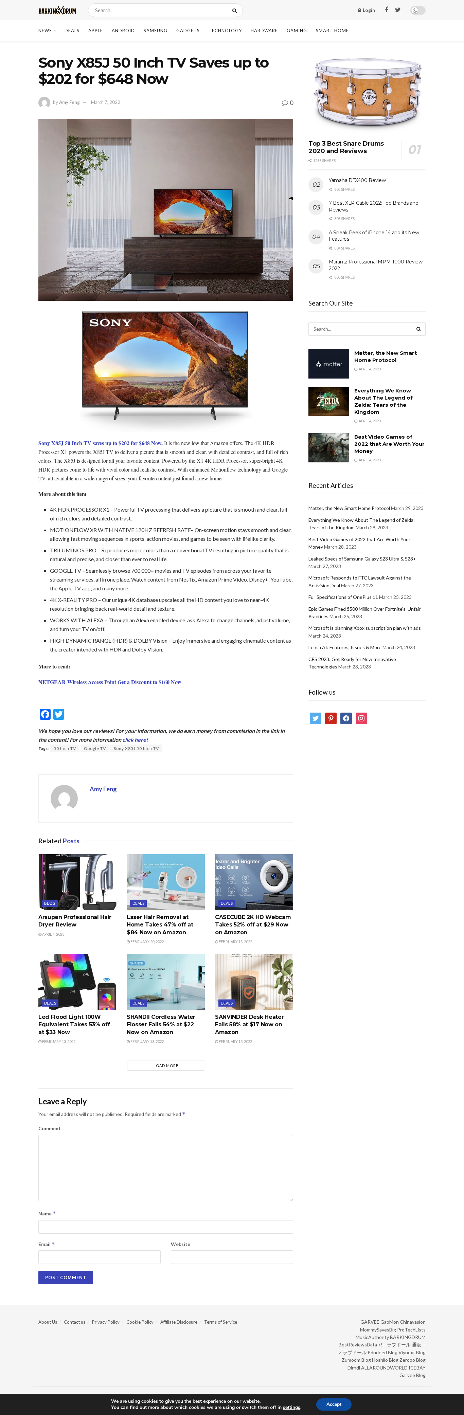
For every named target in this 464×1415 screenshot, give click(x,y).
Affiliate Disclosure (178, 1322)
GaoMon (389, 1322)
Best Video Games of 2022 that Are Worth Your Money (389, 444)
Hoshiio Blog (385, 1360)
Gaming (297, 30)
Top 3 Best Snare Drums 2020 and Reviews (346, 147)
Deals (72, 30)
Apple (95, 30)
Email (46, 1244)
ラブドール (355, 1352)
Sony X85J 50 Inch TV (136, 748)
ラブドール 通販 (404, 1344)
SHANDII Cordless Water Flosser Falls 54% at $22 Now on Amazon (161, 1024)
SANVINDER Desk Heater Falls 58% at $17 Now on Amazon (249, 1024)
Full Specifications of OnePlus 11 (343, 597)
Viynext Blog (412, 1352)
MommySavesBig (378, 1330)
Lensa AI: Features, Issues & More (344, 647)
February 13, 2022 (235, 941)
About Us (47, 1322)
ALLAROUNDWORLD (384, 1368)
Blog (50, 903)
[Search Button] (236, 10)
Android (123, 30)
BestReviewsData (358, 1344)
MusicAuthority (372, 1337)
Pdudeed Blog (382, 1352)
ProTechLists (411, 1330)
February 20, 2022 (147, 941)
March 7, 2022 (105, 102)
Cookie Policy (140, 1322)
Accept (333, 1404)
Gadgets (188, 30)
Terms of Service (220, 1322)
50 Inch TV (65, 748)
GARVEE (369, 1322)
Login (368, 10)
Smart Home (332, 30)
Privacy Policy (106, 1322)
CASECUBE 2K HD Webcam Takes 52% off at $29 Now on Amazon (253, 925)
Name (47, 1213)
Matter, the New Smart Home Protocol (349, 508)
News (45, 30)
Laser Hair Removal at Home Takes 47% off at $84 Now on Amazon (160, 925)
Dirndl (353, 1368)
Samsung (155, 30)
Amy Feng (69, 102)
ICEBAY (417, 1368)
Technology (225, 30)
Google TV (95, 748)
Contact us (74, 1322)
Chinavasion (413, 1322)
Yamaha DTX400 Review (357, 180)
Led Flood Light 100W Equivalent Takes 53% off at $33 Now (74, 1024)
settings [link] (291, 1407)
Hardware (264, 30)
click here (134, 739)
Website (180, 1244)
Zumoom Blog (356, 1360)
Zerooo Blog (412, 1360)
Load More (166, 1065)
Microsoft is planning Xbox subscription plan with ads (364, 628)
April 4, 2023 (52, 934)
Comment (49, 1128)
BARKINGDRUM (408, 1337)
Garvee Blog (412, 1375)
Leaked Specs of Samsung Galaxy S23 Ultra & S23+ (362, 559)
